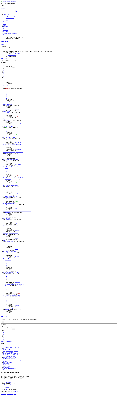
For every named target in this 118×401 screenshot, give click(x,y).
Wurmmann (7, 88)
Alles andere (5, 41)
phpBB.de (15, 391)
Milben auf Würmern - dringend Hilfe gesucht (13, 152)
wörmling (17, 193)
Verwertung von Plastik (8, 126)
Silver (6, 168)
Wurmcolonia (8, 212)
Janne (6, 145)
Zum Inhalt (3, 8)
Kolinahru (7, 227)
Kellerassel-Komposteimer (9, 258)
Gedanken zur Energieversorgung (10, 225)
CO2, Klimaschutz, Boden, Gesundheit (11, 295)
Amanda (7, 138)
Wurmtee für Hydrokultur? (9, 203)
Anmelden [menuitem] (5, 25)
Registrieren (5, 31)
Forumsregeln (3, 44)
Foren (4, 21)
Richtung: (30, 319)
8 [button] (3, 76)
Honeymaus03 (8, 120)
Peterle (16, 215)
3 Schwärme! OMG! (7, 104)
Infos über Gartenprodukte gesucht (10, 159)
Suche (4, 28)
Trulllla (6, 127)
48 (6, 98)
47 (6, 96)
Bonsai (4, 240)
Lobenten (7, 309)
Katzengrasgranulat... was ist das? (10, 233)
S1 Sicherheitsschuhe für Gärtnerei (10, 196)
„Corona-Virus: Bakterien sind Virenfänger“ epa (13, 284)
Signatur (5, 118)
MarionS (16, 208)
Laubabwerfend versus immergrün (10, 185)
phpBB (7, 387)
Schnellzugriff (6, 14)
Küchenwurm (18, 164)
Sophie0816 (17, 282)
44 (6, 93)
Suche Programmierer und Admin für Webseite (13, 177)
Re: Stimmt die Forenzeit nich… (20, 53)
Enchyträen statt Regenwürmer (10, 137)
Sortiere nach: (16, 319)
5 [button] (3, 73)
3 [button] (3, 71)
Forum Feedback (7, 50)
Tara (6, 153)
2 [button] (3, 70)
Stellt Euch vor (6, 85)
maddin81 (7, 112)
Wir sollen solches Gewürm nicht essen (11, 166)
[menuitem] (12, 16)
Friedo (6, 160)
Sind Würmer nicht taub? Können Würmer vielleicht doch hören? (17, 211)
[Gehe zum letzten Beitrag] (16, 101)
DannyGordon (18, 142)
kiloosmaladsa (8, 179)
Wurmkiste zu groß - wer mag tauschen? (12, 144)
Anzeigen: (4, 319)
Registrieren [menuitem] (5, 26)
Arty (6, 389)
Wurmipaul (7, 197)
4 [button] (3, 72)
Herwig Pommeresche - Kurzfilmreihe (11, 272)
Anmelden (5, 30)
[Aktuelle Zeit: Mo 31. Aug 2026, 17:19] (3, 36)
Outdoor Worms (11, 55)
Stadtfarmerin (8, 252)
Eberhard (7, 273)
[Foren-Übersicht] (8, 1)
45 (6, 94)
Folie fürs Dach (6, 218)
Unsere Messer (6, 111)
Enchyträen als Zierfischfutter (9, 251)
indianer (7, 105)
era (15, 101)
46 (6, 95)
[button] (3, 65)
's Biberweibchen (9, 204)
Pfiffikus (16, 116)
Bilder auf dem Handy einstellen (10, 308)
